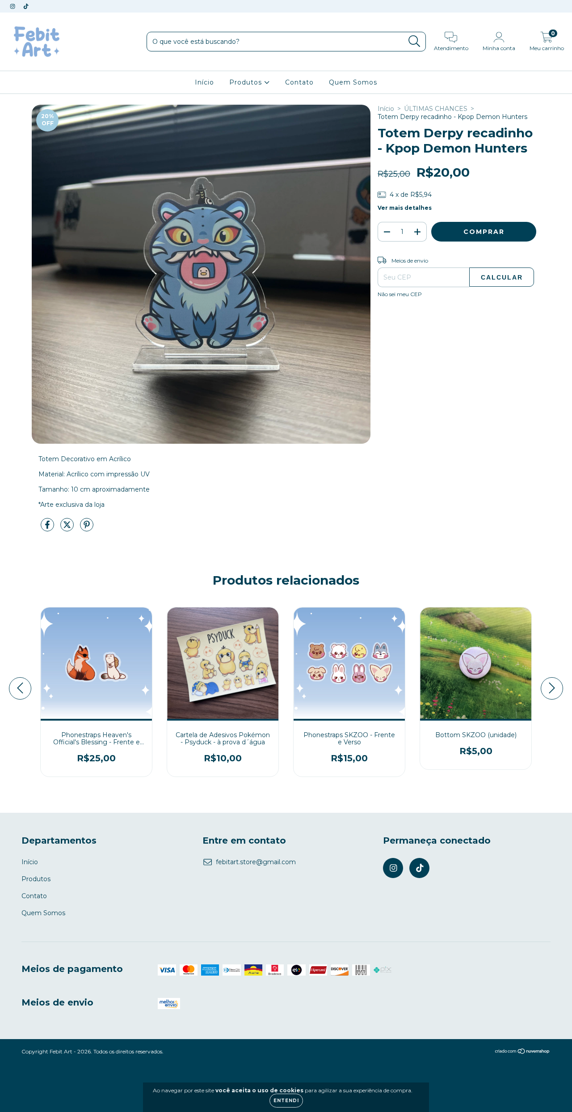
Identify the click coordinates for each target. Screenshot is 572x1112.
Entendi (286, 1101)
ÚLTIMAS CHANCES (435, 109)
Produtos (246, 82)
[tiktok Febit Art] (26, 6)
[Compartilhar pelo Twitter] (68, 528)
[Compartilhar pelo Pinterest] (86, 528)
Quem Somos (353, 82)
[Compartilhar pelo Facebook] (48, 528)
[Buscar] (414, 41)
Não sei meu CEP (400, 294)
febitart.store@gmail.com (256, 862)
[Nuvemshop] (523, 1052)
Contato (299, 82)
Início (204, 82)
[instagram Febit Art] (13, 6)
